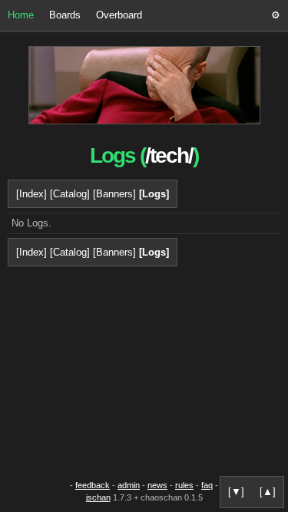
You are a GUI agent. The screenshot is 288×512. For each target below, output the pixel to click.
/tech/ (169, 155)
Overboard (119, 15)
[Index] (31, 194)
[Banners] (114, 194)
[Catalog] (70, 194)
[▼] (236, 491)
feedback (92, 485)
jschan (98, 497)
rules (184, 485)
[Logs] (154, 194)
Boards (65, 15)
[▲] (268, 491)
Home (21, 15)
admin (129, 485)
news (157, 485)
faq (207, 485)
